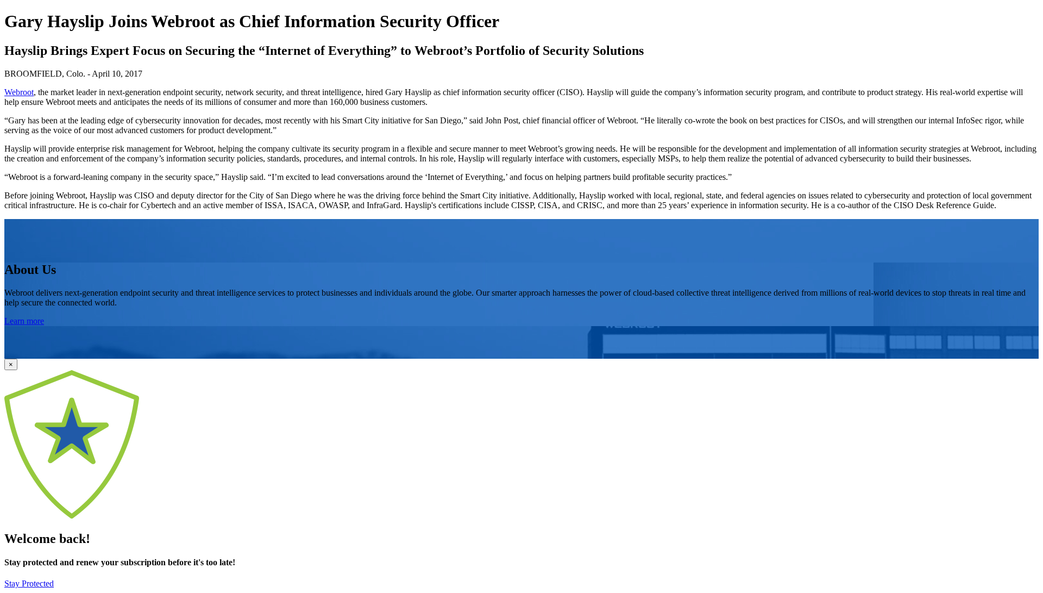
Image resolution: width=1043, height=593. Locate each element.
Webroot (19, 92)
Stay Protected (29, 583)
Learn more (24, 321)
